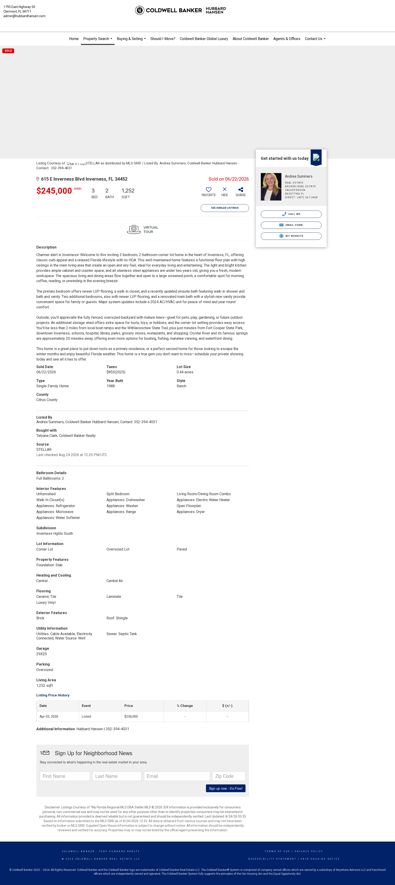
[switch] (209, 194)
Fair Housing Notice (320, 859)
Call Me (294, 214)
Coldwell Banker (78, 851)
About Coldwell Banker (251, 39)
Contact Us (316, 41)
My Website (294, 236)
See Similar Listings (225, 207)
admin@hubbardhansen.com (24, 16)
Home (74, 39)
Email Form (293, 225)
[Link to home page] (197, 10)
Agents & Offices (286, 39)
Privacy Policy (309, 851)
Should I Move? (162, 39)
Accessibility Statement (272, 859)
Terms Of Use (277, 851)
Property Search (98, 41)
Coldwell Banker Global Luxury (204, 39)
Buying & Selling (132, 41)
